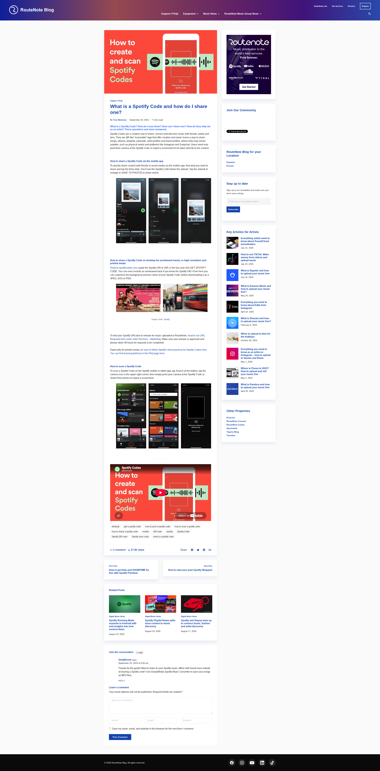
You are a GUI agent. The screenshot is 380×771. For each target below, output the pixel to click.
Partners (351, 6)
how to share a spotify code (125, 531)
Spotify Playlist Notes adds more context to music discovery (160, 623)
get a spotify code (132, 526)
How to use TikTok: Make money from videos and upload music (255, 257)
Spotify (167, 319)
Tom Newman (120, 120)
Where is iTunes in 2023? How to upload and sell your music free (255, 371)
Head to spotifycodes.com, (124, 267)
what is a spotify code (163, 536)
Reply (121, 681)
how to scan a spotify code (187, 526)
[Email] (210, 550)
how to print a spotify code (157, 526)
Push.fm (231, 417)
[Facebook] (192, 550)
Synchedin (232, 428)
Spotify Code (183, 531)
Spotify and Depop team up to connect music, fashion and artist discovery (196, 623)
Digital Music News (117, 616)
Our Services (337, 6)
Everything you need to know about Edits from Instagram (254, 305)
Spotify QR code (119, 536)
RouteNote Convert (236, 421)
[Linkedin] (204, 550)
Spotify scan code (140, 536)
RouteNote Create (235, 425)
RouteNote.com (320, 6)
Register (365, 6)
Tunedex (231, 435)
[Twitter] (198, 550)
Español (231, 162)
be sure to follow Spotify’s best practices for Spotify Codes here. (174, 349)
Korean (230, 166)
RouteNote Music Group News (241, 13)
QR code (157, 531)
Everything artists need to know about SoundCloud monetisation (255, 241)
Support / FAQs (169, 13)
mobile (145, 531)
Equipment (189, 13)
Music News (210, 13)
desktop (115, 526)
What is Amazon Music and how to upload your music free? (256, 289)
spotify (170, 531)
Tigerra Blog (233, 432)
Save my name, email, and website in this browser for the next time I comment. (153, 728)
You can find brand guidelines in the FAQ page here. (137, 353)
